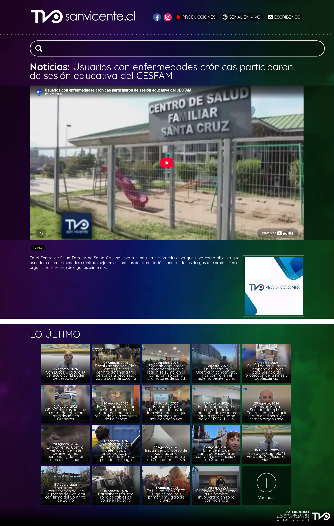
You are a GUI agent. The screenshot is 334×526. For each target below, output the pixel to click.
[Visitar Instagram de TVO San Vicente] (167, 16)
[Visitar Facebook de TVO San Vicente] (156, 16)
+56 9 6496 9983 (299, 517)
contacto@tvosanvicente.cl (291, 520)
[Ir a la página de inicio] (83, 31)
